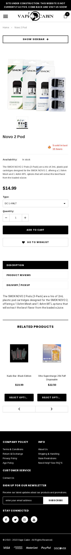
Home (6, 27)
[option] (35, 81)
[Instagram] (24, 519)
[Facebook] (6, 519)
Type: (6, 197)
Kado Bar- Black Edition (19, 376)
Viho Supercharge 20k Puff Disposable (52, 378)
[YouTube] (34, 519)
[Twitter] (15, 519)
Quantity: (8, 211)
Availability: (10, 159)
